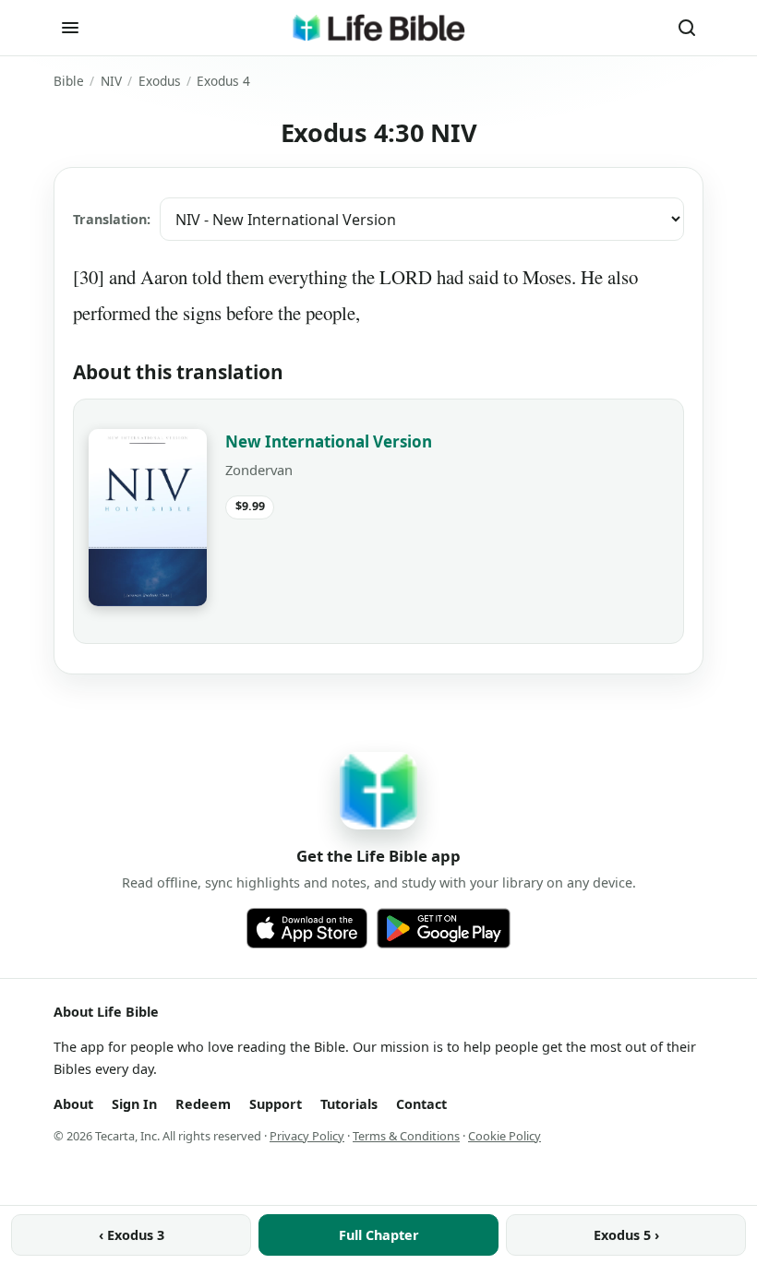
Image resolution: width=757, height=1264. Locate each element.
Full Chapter (379, 1235)
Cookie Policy (504, 1135)
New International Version (328, 441)
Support (275, 1104)
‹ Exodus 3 (131, 1235)
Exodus (159, 80)
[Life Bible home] (378, 28)
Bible (69, 80)
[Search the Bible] (687, 27)
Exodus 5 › (626, 1235)
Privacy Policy (307, 1135)
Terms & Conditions (406, 1135)
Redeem (203, 1104)
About (73, 1104)
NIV (111, 80)
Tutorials (349, 1104)
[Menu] (70, 27)
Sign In (134, 1104)
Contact (421, 1104)
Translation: (111, 219)
